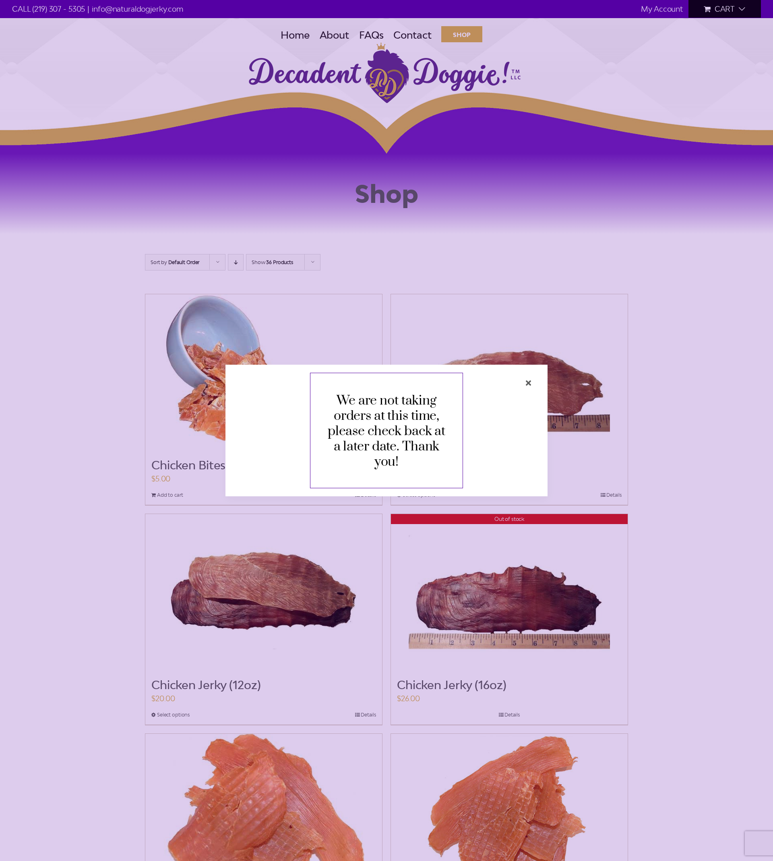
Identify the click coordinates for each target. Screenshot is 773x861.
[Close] (528, 383)
